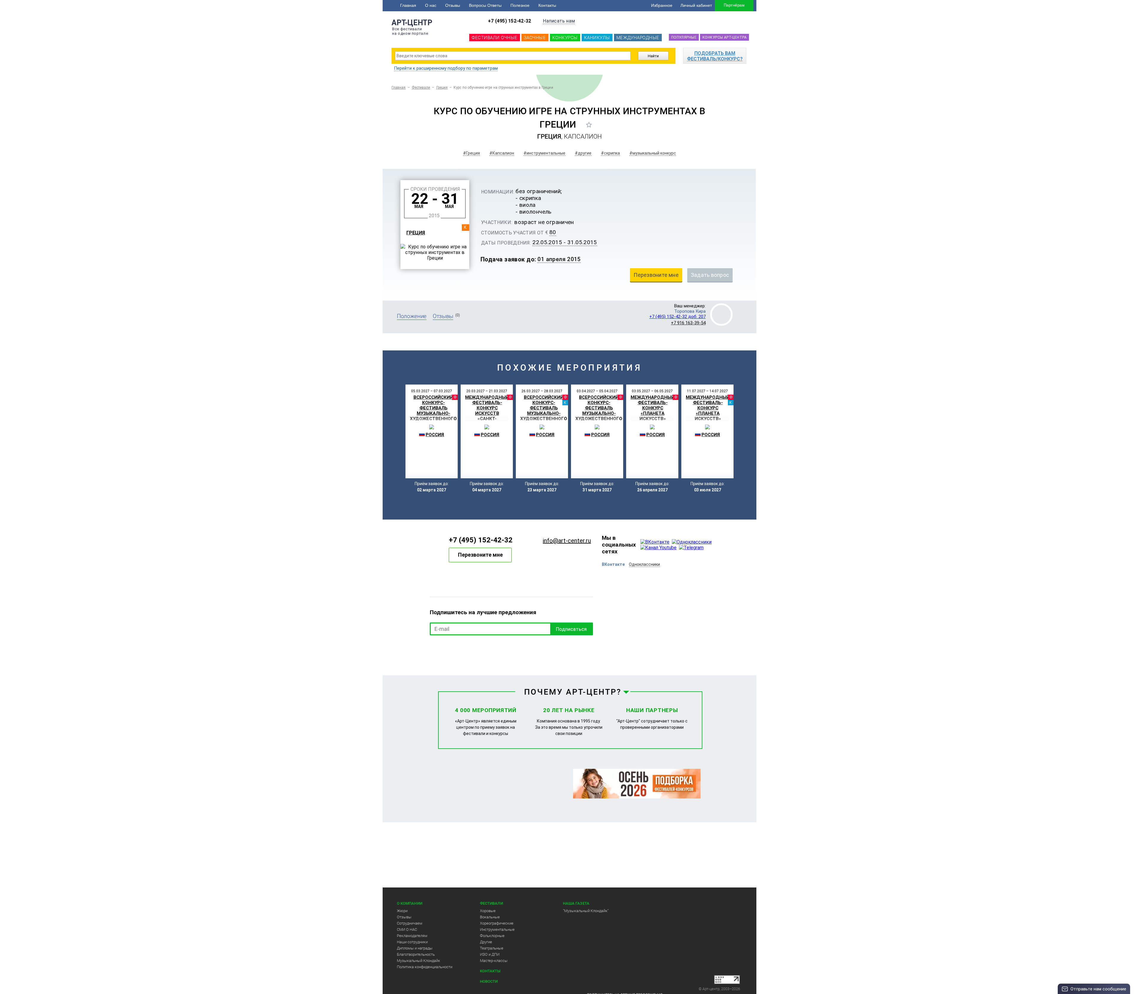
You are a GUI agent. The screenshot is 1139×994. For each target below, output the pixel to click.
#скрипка (610, 153)
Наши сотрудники (412, 942)
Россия (435, 434)
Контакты (547, 5)
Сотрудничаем (409, 923)
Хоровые (488, 911)
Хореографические (496, 923)
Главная (408, 5)
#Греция (471, 153)
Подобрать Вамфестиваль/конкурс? (715, 56)
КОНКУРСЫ (565, 37)
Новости (489, 981)
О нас (430, 5)
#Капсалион (501, 153)
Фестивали (421, 87)
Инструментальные (497, 929)
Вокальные (490, 917)
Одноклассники (644, 564)
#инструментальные (544, 153)
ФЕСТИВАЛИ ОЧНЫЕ (495, 37)
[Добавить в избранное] (589, 125)
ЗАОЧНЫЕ (535, 37)
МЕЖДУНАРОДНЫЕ (637, 37)
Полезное (519, 5)
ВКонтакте (613, 564)
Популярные (683, 37)
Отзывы (452, 5)
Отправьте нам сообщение (1098, 989)
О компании (409, 903)
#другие (583, 153)
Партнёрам (734, 5)
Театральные (491, 948)
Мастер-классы (494, 960)
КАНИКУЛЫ (597, 37)
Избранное (661, 5)
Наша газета (576, 903)
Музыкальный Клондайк (418, 960)
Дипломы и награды (414, 948)
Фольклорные (492, 935)
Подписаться (571, 629)
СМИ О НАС (407, 929)
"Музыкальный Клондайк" (586, 911)
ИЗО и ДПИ (489, 954)
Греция (442, 87)
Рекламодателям (412, 935)
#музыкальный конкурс (652, 153)
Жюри (402, 911)
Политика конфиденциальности (424, 967)
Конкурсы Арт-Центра (724, 37)
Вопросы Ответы (485, 5)
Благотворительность (416, 954)
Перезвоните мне (480, 555)
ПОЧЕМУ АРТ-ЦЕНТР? (573, 692)
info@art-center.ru (567, 540)
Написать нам (559, 21)
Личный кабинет (696, 5)
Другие (486, 942)
